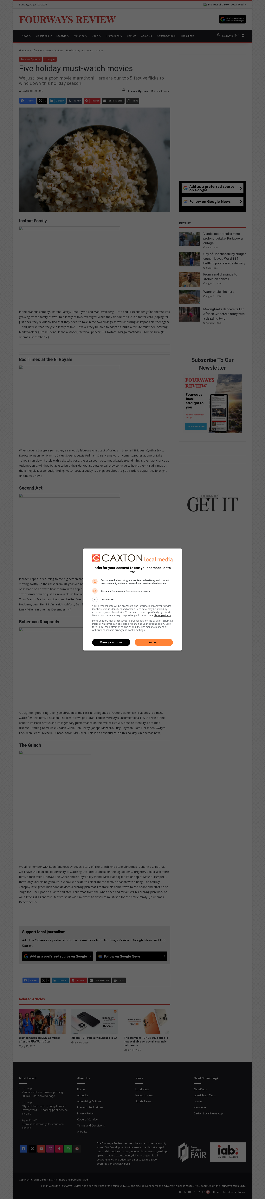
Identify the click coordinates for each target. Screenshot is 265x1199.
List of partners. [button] (162, 615)
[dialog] (132, 599)
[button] (132, 599)
